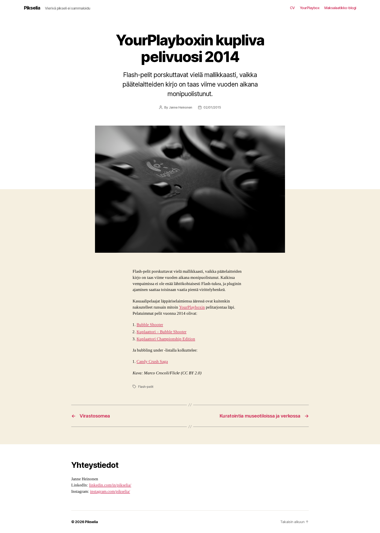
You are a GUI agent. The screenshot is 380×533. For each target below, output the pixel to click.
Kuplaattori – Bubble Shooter (161, 332)
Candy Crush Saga (152, 361)
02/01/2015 (212, 107)
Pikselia (32, 8)
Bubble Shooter (150, 324)
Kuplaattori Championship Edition (166, 339)
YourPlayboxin (192, 307)
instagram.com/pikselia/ (110, 491)
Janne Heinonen (180, 107)
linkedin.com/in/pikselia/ (110, 485)
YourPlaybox (310, 8)
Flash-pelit (145, 387)
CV (292, 8)
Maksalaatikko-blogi (340, 8)
